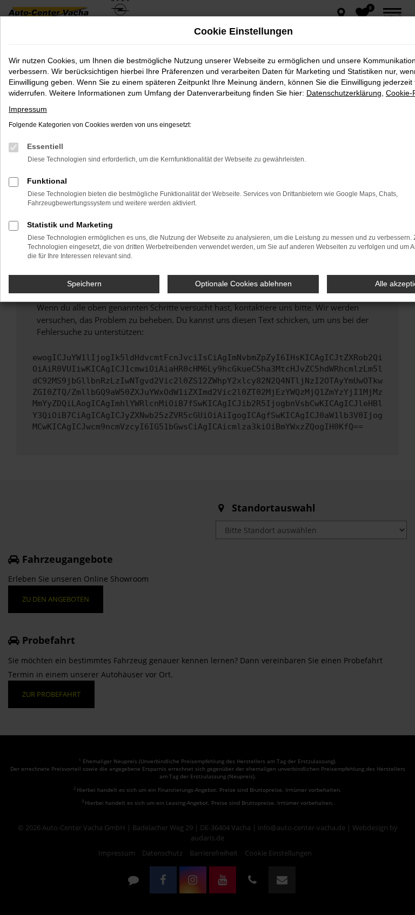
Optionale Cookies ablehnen (243, 283)
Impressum (28, 109)
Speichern (84, 283)
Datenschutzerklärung (343, 93)
